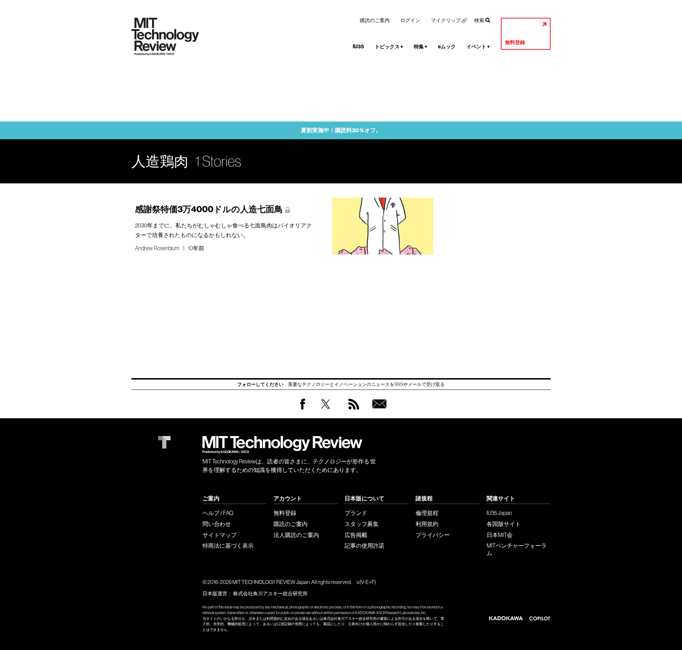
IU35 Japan (499, 513)
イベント (478, 47)
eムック (447, 47)
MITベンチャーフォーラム (517, 549)
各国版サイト (504, 524)
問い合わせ (216, 524)
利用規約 (427, 524)
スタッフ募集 (362, 524)
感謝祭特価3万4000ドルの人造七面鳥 (209, 209)
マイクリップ (446, 20)
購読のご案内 (375, 20)
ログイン (410, 20)
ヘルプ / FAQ (217, 513)
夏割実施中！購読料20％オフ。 (341, 130)
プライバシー (433, 535)
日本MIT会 (500, 535)
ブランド (356, 513)
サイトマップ (219, 535)
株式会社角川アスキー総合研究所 (270, 593)
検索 (479, 20)
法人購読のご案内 (296, 535)
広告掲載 (356, 535)
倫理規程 (427, 513)
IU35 (358, 47)
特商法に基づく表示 (228, 545)
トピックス (389, 47)
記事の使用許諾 (364, 545)
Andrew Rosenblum (157, 248)
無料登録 (515, 42)
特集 (420, 47)
